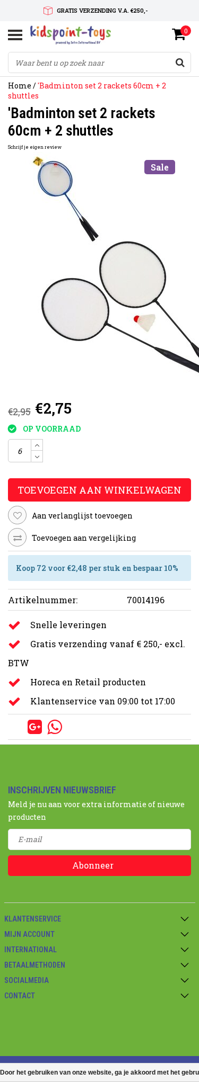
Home (19, 86)
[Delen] (18, 726)
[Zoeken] (179, 62)
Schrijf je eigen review (35, 147)
